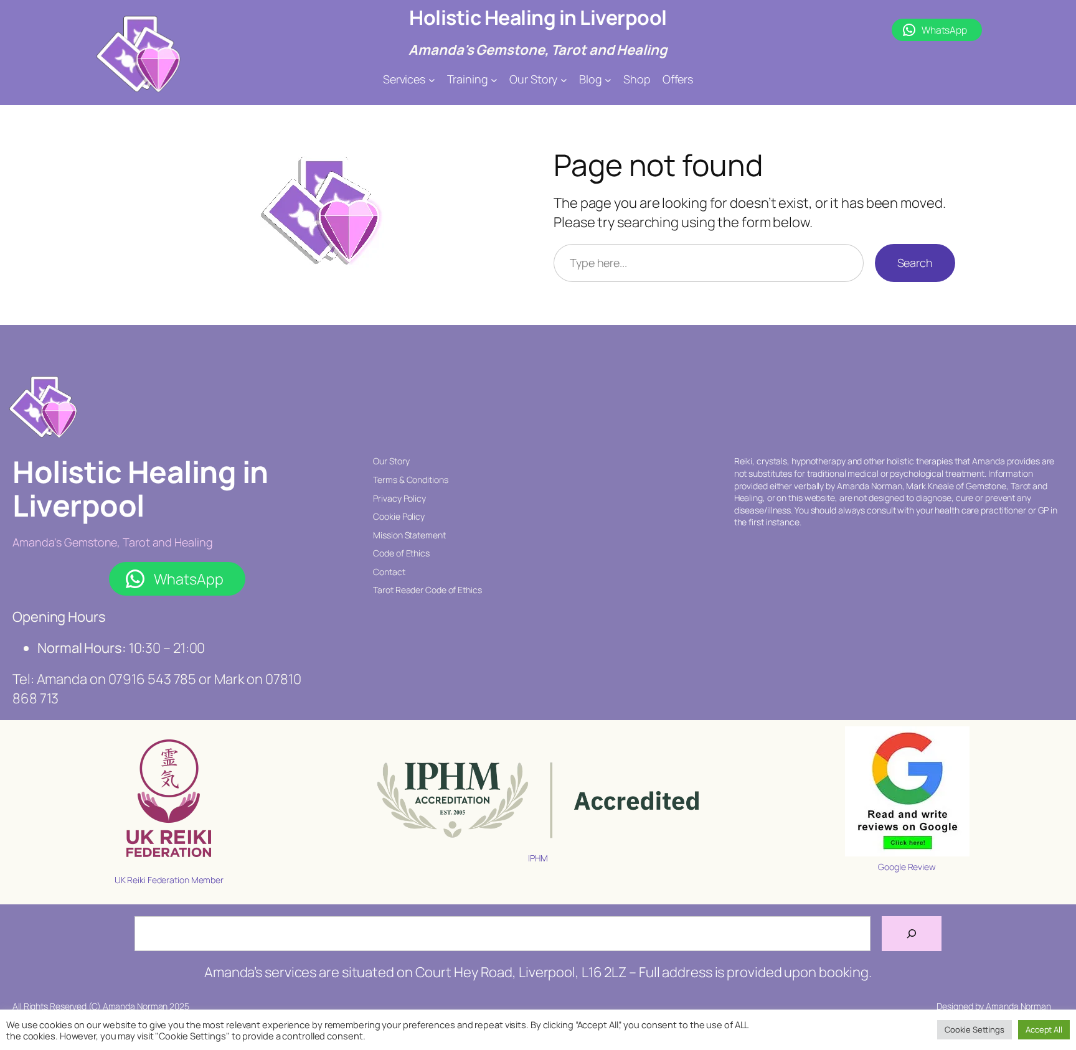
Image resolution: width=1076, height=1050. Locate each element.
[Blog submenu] (608, 79)
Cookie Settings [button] (974, 1029)
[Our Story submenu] (563, 79)
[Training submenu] (494, 79)
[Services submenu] (431, 79)
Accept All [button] (1044, 1029)
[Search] (912, 933)
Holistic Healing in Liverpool (538, 17)
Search (915, 262)
